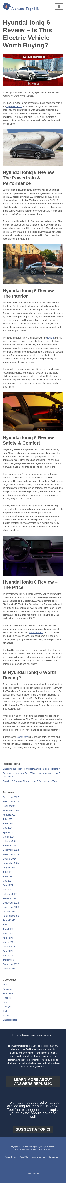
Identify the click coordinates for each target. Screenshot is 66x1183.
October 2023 (9, 911)
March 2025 (9, 837)
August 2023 (9, 920)
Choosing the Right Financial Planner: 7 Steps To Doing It (31, 769)
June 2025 (8, 823)
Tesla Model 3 (36, 632)
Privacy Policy (10, 1157)
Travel (6, 1015)
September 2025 (11, 810)
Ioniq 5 (50, 338)
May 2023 (8, 933)
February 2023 (10, 946)
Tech (5, 1011)
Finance (7, 998)
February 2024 (10, 894)
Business (7, 989)
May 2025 (8, 828)
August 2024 (9, 867)
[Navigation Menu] (59, 6)
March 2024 (9, 889)
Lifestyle (7, 1006)
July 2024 (7, 872)
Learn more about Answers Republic (33, 1081)
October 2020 (9, 968)
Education (8, 993)
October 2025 (9, 806)
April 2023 (8, 938)
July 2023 (7, 924)
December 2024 (11, 850)
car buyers (22, 737)
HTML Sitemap (33, 1173)
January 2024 (9, 898)
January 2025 (9, 845)
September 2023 (11, 916)
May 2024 (8, 881)
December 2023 (11, 903)
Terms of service (38, 1157)
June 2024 (8, 876)
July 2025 (7, 819)
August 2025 (9, 815)
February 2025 (10, 841)
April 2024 (8, 885)
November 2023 (11, 907)
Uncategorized (10, 1020)
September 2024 (11, 863)
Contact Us (53, 1157)
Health (6, 1002)
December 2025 (11, 797)
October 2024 (9, 859)
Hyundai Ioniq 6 (14, 106)
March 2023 (9, 942)
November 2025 (11, 801)
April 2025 (8, 832)
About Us (24, 1157)
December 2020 (11, 964)
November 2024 (11, 854)
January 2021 (9, 960)
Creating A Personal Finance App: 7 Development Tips (30, 781)
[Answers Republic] (21, 7)
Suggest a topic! (33, 1129)
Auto (5, 984)
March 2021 (9, 955)
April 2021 (8, 951)
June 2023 (8, 929)
